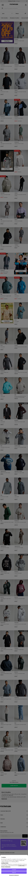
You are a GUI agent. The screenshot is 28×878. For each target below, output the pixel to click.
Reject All (14, 872)
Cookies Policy (4, 863)
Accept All (14, 869)
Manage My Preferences (14, 875)
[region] (14, 866)
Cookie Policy (21, 865)
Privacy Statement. (5, 866)
